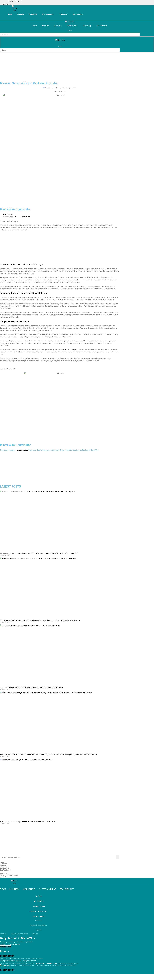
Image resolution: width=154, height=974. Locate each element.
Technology (63, 14)
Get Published (78, 14)
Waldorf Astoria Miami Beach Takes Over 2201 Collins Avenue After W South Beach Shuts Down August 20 (39, 553)
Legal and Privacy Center (9, 875)
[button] (7, 4)
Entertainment (47, 14)
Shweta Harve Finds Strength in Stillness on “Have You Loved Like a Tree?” (28, 821)
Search (70, 30)
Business (20, 14)
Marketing (33, 14)
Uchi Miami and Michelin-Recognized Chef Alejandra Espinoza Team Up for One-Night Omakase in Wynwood (40, 620)
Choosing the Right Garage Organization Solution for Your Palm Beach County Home (31, 687)
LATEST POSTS (10, 486)
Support (3, 877)
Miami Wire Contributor (16, 209)
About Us (3, 874)
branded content (22, 450)
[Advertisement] (59, 67)
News (10, 14)
